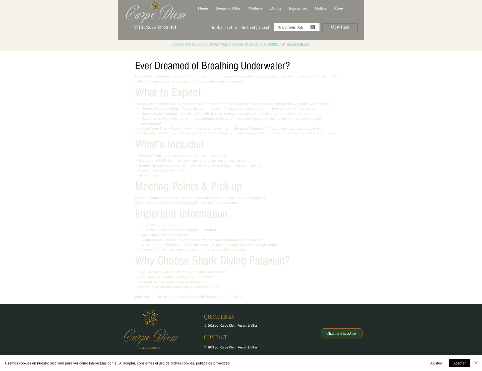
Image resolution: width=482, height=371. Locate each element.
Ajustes (436, 362)
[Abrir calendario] (313, 27)
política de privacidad (213, 362)
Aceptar (459, 362)
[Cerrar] (476, 363)
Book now (143, 296)
